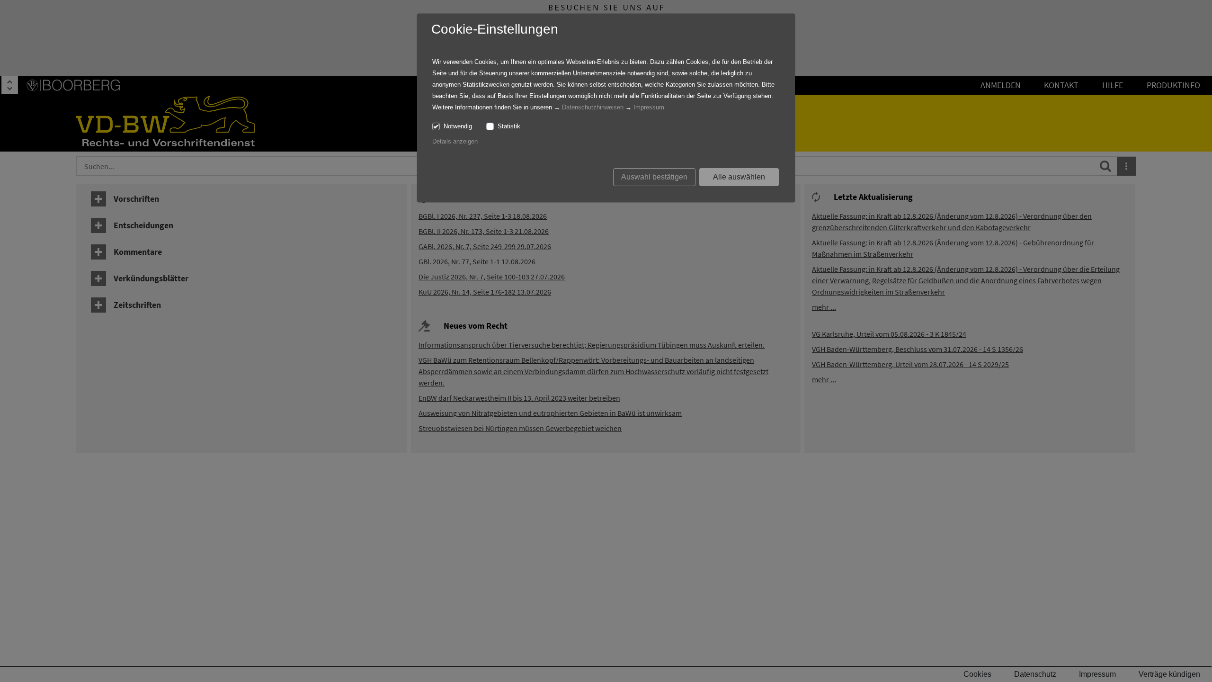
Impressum (648, 107)
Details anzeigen (455, 141)
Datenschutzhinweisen (593, 107)
